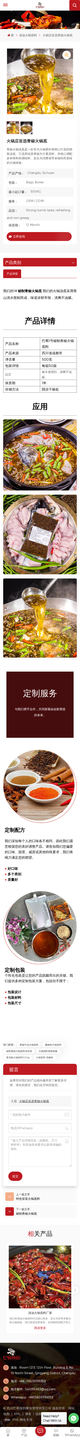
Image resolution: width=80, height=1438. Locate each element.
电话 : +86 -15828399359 (28, 1381)
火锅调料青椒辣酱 (48, 1051)
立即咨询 (19, 236)
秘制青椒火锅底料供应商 (19, 1051)
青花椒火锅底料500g (17, 1057)
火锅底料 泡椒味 (44, 1057)
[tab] (12, 273)
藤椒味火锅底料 (53, 1044)
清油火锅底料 (28, 35)
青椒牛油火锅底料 (29, 1044)
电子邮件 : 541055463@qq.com (33, 1389)
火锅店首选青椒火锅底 (34, 1101)
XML (17, 1414)
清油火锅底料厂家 (40, 1313)
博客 (28, 1414)
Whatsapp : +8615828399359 (32, 1397)
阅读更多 (40, 1328)
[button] (75, 1290)
